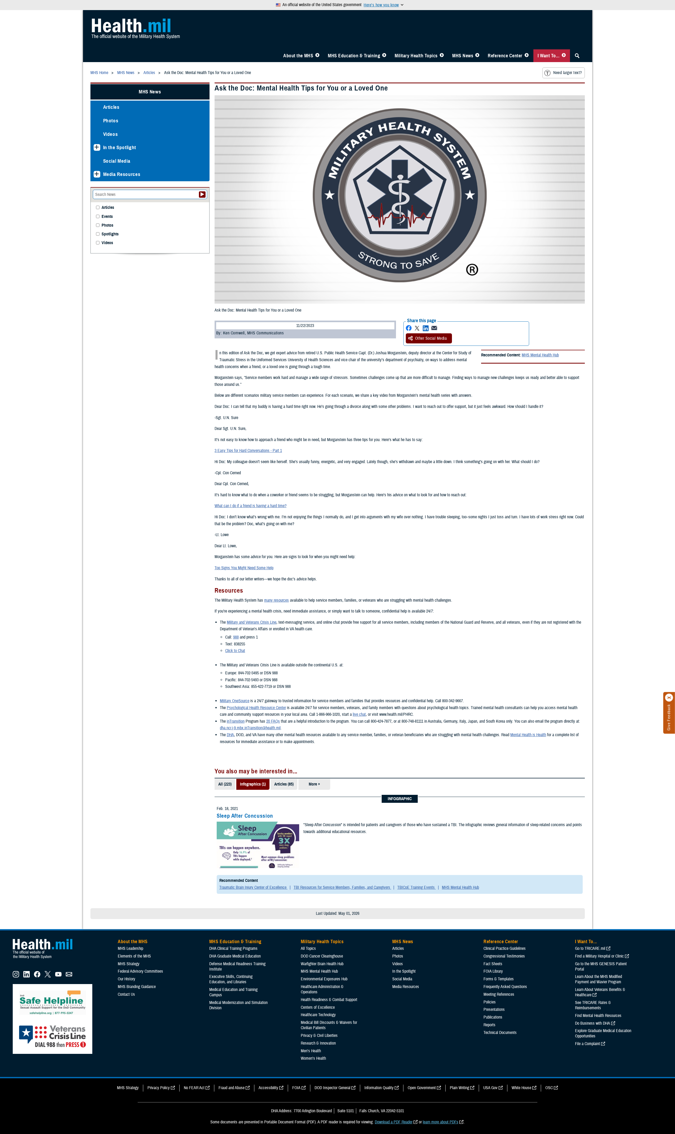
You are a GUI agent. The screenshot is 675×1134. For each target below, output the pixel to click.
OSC (549, 1087)
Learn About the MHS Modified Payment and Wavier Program (598, 979)
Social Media (116, 161)
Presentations (494, 1009)
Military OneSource (234, 701)
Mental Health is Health (528, 735)
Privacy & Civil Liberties (319, 1035)
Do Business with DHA (592, 1023)
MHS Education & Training (354, 56)
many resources (276, 600)
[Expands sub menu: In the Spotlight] (97, 147)
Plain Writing (459, 1087)
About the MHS (298, 56)
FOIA (296, 1087)
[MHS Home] (46, 958)
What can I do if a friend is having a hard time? (250, 505)
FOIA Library (493, 971)
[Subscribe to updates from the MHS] (69, 976)
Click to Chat (235, 650)
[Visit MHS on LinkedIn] (26, 976)
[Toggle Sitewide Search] (577, 55)
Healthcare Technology (318, 1014)
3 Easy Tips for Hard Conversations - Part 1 (248, 450)
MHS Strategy (129, 964)
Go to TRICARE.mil (590, 948)
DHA (230, 735)
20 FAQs (273, 721)
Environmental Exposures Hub (324, 979)
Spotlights (110, 234)
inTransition (236, 721)
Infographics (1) (253, 784)
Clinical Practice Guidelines (505, 948)
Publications (493, 1017)
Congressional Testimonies (504, 956)
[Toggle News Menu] (477, 56)
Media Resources (122, 174)
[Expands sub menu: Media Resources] (97, 174)
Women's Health (313, 1058)
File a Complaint (587, 1043)
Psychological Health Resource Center (256, 707)
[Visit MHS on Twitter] (48, 976)
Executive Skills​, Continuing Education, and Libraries (230, 979)
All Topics (308, 948)
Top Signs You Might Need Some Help (244, 568)
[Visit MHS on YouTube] (58, 976)
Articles (111, 107)
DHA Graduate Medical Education (235, 956)
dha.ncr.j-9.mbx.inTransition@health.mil (250, 728)
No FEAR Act (194, 1087)
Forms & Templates (499, 979)
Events (107, 216)
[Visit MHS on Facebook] (37, 976)
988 (236, 637)
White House (521, 1087)
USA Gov (490, 1087)
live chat (359, 714)
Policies (490, 1002)
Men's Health (311, 1051)
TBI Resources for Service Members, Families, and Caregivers (342, 887)
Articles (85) (284, 784)
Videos (110, 134)
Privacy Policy (158, 1087)
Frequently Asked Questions (505, 986)
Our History (126, 979)
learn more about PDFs (440, 1122)
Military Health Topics (416, 56)
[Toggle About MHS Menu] (317, 56)
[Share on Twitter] (417, 328)
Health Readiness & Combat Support (329, 999)
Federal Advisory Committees (140, 971)
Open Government (422, 1087)
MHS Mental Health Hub (540, 355)
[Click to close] (669, 698)
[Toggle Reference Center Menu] (527, 56)
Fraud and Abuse (232, 1087)
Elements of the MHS (134, 956)
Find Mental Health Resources (598, 1015)
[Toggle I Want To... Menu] (564, 56)
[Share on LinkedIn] (426, 328)
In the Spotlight (119, 147)
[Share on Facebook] (409, 328)
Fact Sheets (493, 964)
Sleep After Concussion (245, 815)
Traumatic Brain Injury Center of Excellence (253, 887)
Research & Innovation (318, 1043)
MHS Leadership (130, 948)
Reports (489, 1025)
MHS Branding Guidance (137, 986)
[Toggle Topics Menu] (442, 56)
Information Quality (379, 1087)
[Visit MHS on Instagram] (16, 976)
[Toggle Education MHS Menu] (384, 56)
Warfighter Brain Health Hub (322, 964)
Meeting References (499, 994)
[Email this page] (434, 328)
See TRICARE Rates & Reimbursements (593, 1005)
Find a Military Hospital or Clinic (599, 956)
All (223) (225, 784)
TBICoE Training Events (416, 887)
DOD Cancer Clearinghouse (322, 956)
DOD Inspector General (332, 1087)
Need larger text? (567, 72)
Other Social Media (431, 338)
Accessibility (268, 1087)
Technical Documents (500, 1032)
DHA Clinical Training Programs (233, 948)
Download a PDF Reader (393, 1122)
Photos (111, 121)
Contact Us (126, 994)
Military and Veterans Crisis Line (251, 622)
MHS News (462, 56)
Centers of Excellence (318, 1007)
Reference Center (505, 56)
